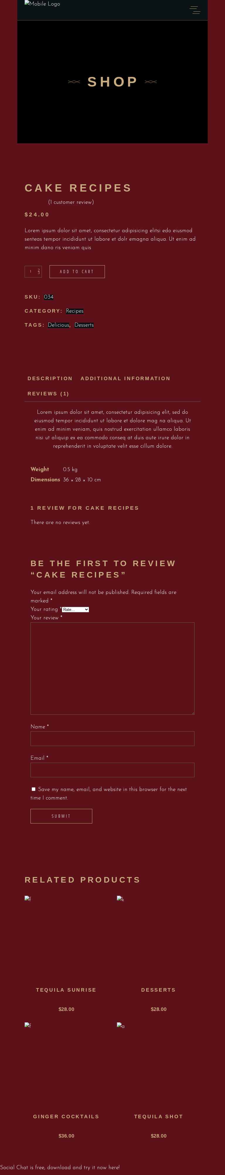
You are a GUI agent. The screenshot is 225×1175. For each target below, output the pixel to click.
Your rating (46, 609)
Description (50, 378)
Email (39, 758)
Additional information (126, 378)
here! (114, 1168)
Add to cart (77, 271)
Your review (46, 618)
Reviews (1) (49, 394)
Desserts (84, 325)
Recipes (74, 311)
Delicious (58, 325)
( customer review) (71, 202)
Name (39, 727)
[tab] (50, 379)
